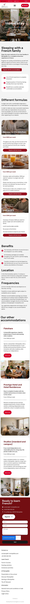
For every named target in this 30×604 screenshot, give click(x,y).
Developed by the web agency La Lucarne (15, 601)
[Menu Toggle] (15, 5)
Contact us (15, 598)
